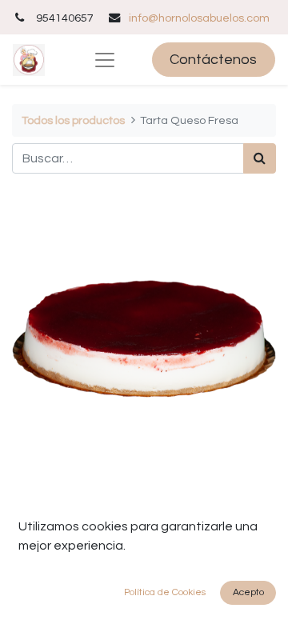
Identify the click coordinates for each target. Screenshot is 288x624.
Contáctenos (213, 59)
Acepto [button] (248, 592)
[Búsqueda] (259, 158)
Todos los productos (73, 120)
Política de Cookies (165, 592)
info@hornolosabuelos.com (199, 18)
